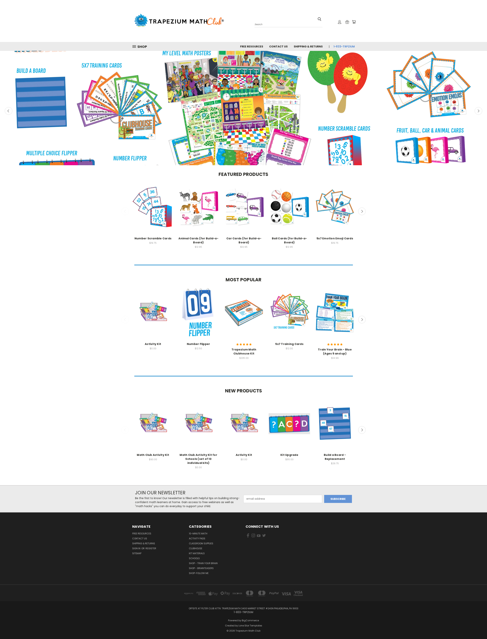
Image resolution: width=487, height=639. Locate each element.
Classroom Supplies (201, 543)
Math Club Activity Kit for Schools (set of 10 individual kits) (198, 459)
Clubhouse (195, 548)
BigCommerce (250, 620)
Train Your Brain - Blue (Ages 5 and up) (335, 351)
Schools (194, 558)
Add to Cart (153, 210)
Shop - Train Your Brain (203, 563)
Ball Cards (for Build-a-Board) (289, 240)
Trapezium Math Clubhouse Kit (244, 351)
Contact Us (278, 46)
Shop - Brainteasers (201, 568)
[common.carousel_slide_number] (243, 108)
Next (362, 211)
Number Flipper (198, 344)
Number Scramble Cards (152, 238)
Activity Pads (197, 538)
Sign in (136, 548)
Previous (125, 211)
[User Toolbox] (339, 22)
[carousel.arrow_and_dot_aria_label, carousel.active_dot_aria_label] (245, 158)
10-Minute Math (198, 533)
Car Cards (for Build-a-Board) (243, 240)
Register (151, 548)
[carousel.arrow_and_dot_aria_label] (241, 158)
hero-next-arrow (478, 111)
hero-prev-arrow (8, 111)
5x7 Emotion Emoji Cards (335, 238)
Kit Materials (197, 553)
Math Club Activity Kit (153, 455)
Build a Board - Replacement (335, 457)
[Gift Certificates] (347, 22)
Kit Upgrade (289, 455)
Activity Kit (153, 344)
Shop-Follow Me (198, 573)
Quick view (153, 203)
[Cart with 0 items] (354, 22)
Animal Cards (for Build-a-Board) (198, 240)
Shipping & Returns (308, 46)
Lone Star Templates (250, 625)
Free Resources (251, 46)
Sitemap (136, 553)
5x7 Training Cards (289, 344)
